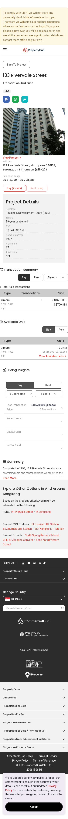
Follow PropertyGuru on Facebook (17, 563)
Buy (24, 277)
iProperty (34, 675)
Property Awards (34, 634)
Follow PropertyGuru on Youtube (29, 563)
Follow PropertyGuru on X (39, 563)
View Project (11, 157)
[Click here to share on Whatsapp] (15, 99)
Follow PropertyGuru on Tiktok (44, 563)
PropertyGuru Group (15, 571)
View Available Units (51, 356)
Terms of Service (47, 756)
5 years (53, 277)
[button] (34, 373)
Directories (9, 697)
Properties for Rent (14, 714)
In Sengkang (43, 511)
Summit (34, 650)
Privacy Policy (20, 760)
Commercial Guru (34, 621)
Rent (36, 277)
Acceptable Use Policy (20, 756)
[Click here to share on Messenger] (6, 99)
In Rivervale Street (22, 511)
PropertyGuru (11, 689)
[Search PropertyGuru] (62, 608)
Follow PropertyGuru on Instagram (23, 563)
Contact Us (10, 578)
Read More (9, 478)
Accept (34, 806)
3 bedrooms (18, 393)
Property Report (34, 664)
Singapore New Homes (17, 722)
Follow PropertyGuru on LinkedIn (34, 563)
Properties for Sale (14, 706)
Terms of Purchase (44, 760)
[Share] (24, 99)
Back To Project (16, 64)
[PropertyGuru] (34, 50)
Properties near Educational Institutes (26, 739)
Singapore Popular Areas (18, 747)
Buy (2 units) (14, 188)
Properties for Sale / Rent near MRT (25, 731)
